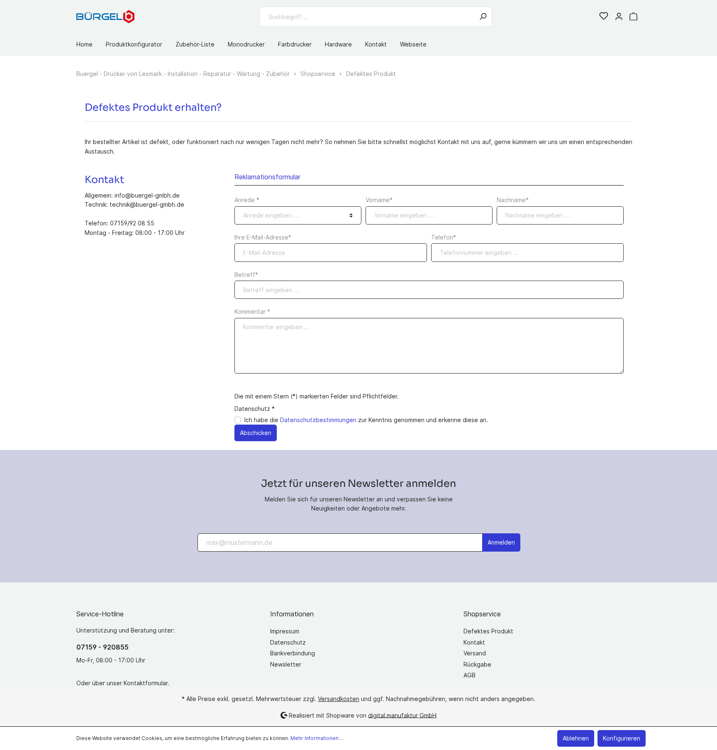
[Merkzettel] (604, 16)
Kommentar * (252, 311)
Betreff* (246, 274)
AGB (469, 675)
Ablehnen (576, 738)
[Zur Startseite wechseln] (105, 16)
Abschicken (255, 432)
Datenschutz (288, 642)
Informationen (292, 614)
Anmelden (501, 542)
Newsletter (285, 664)
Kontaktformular (146, 682)
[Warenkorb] (633, 16)
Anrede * (246, 199)
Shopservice (482, 614)
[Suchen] (483, 17)
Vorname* (379, 199)
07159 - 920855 (102, 647)
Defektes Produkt (488, 631)
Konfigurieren (621, 738)
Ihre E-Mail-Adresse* (262, 237)
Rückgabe (477, 664)
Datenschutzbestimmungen (318, 419)
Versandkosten (338, 698)
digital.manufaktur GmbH (402, 714)
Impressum (284, 631)
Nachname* (513, 199)
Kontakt (474, 642)
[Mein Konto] (619, 16)
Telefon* (443, 237)
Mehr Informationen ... (317, 738)
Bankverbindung (292, 653)
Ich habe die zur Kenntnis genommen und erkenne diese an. (366, 419)
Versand (474, 653)
